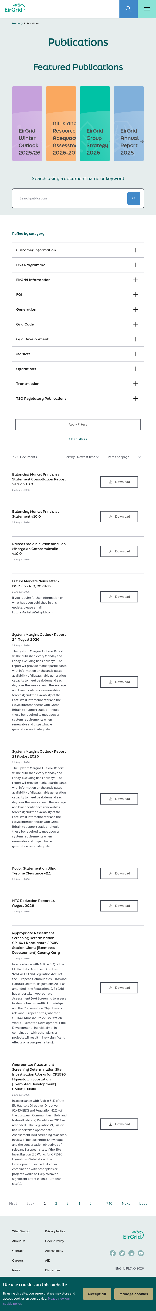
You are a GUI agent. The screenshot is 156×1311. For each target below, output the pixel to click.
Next (126, 1203)
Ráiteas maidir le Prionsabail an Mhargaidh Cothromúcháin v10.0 (39, 548)
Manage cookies (133, 1293)
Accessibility (54, 1251)
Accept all (97, 1293)
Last (143, 1203)
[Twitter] (122, 1253)
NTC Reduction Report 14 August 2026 (33, 903)
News (16, 1270)
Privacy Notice (55, 1231)
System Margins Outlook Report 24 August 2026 (39, 637)
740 (109, 1203)
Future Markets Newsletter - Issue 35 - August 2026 (35, 583)
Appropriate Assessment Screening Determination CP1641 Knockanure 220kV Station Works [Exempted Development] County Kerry (36, 943)
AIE (47, 1260)
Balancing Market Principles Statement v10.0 (35, 514)
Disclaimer (52, 1270)
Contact (18, 1251)
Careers (18, 1260)
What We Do (20, 1231)
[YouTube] (141, 1253)
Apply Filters (78, 424)
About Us (18, 1241)
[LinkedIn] (131, 1253)
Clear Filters (78, 439)
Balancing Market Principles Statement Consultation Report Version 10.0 (39, 479)
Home (16, 23)
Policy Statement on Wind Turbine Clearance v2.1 (34, 870)
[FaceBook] (113, 1253)
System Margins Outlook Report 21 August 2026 (39, 754)
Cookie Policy (54, 1241)
